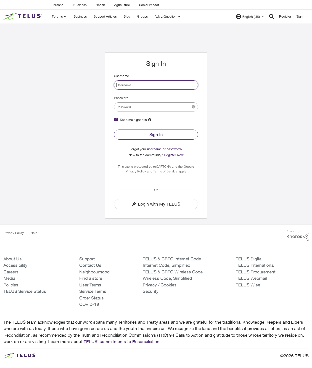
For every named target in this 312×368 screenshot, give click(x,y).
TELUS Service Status (24, 291)
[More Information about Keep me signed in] (149, 119)
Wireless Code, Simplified (167, 278)
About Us (12, 258)
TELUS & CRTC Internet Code (172, 258)
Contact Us (90, 265)
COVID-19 (89, 304)
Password (121, 98)
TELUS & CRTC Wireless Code (173, 271)
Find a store (90, 278)
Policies (10, 284)
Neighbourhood (94, 271)
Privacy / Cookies (160, 284)
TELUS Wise (248, 284)
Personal (57, 5)
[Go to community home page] (23, 16)
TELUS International (255, 265)
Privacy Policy (136, 171)
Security (151, 291)
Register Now (174, 155)
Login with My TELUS (159, 204)
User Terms (90, 284)
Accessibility (15, 265)
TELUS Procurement (255, 271)
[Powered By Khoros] (298, 235)
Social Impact (149, 5)
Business (80, 5)
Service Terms (92, 291)
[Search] (271, 16)
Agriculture (122, 5)
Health (100, 5)
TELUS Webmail (251, 278)
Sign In (156, 134)
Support (87, 258)
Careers (11, 271)
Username (121, 76)
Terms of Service (165, 171)
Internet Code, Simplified (166, 265)
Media (9, 278)
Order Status (91, 297)
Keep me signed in (133, 120)
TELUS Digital (249, 258)
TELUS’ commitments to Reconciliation (121, 341)
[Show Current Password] (193, 106)
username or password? (164, 149)
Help (34, 233)
